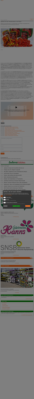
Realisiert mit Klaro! (28, 207)
